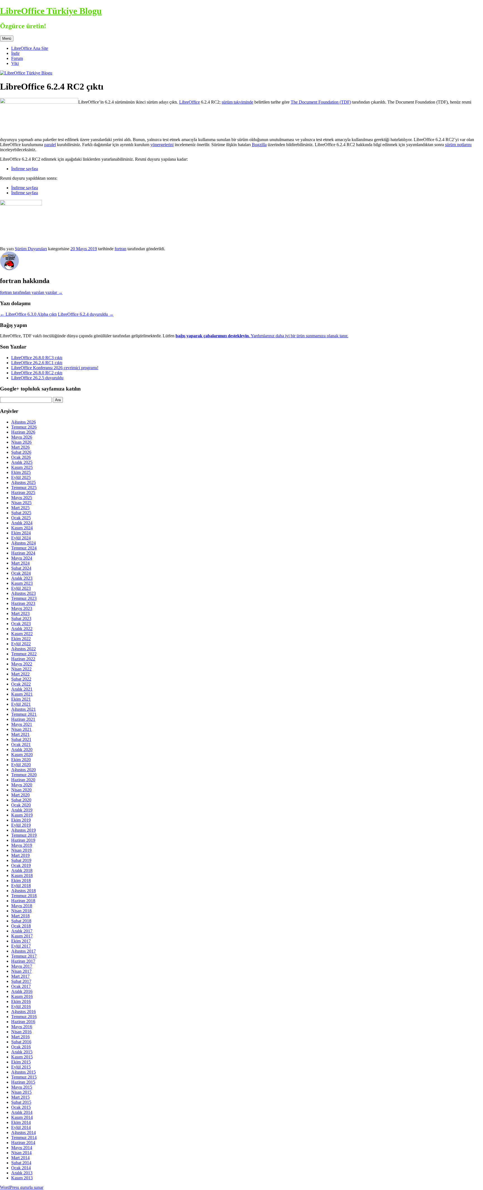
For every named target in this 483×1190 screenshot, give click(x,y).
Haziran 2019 (23, 840)
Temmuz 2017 (24, 956)
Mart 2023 (20, 613)
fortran (120, 248)
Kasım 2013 (22, 1177)
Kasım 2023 (22, 583)
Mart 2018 (20, 915)
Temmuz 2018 (24, 895)
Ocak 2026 (21, 457)
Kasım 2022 (22, 633)
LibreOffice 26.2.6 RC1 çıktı (36, 362)
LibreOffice (189, 102)
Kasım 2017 (22, 936)
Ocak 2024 (21, 573)
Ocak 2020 (21, 805)
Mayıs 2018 (21, 905)
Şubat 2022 (21, 679)
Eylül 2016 (21, 1006)
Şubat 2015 (21, 1102)
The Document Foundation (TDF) (321, 102)
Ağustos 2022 (23, 648)
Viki (15, 63)
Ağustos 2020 (23, 769)
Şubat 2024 (21, 568)
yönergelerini (162, 144)
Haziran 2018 (23, 900)
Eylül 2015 (21, 1067)
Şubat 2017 (21, 981)
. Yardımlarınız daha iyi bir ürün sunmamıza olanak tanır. (262, 335)
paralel (50, 144)
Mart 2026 (20, 447)
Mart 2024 (20, 563)
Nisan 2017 (21, 971)
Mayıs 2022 (21, 663)
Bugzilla (259, 144)
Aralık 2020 (21, 749)
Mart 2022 (20, 674)
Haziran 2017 (23, 961)
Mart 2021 (20, 734)
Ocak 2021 (21, 744)
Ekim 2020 (21, 759)
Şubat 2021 (21, 739)
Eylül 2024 (21, 538)
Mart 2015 (20, 1097)
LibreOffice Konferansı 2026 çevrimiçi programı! (54, 367)
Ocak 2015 (21, 1107)
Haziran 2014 (23, 1142)
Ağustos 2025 (23, 482)
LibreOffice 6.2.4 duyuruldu (85, 314)
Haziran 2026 (23, 432)
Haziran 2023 (23, 603)
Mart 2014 (20, 1157)
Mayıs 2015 (21, 1087)
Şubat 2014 (21, 1162)
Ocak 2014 (21, 1167)
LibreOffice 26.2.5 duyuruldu (37, 377)
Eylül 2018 (21, 885)
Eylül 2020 (21, 764)
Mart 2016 (20, 1036)
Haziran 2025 (23, 492)
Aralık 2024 (21, 522)
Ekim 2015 (21, 1062)
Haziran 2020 (23, 779)
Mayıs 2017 (21, 966)
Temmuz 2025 (24, 487)
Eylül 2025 (21, 477)
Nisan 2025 (21, 502)
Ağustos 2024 (23, 543)
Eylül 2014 (21, 1127)
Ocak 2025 (21, 517)
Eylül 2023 (21, 588)
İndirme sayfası (24, 168)
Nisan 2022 (21, 669)
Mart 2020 (20, 794)
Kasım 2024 (22, 527)
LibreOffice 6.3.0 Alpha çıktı (28, 314)
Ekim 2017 (21, 941)
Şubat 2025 (21, 512)
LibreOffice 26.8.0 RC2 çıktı (36, 372)
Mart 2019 (20, 855)
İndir (15, 53)
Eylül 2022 (21, 643)
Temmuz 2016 (24, 1016)
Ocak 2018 (21, 926)
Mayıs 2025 (21, 497)
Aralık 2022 (21, 628)
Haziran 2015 (23, 1082)
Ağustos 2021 (23, 709)
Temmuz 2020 (24, 774)
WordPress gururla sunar (21, 1187)
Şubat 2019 (21, 860)
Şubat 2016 (21, 1041)
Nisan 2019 (21, 850)
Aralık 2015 (21, 1051)
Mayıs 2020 (21, 784)
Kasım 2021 (22, 694)
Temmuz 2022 (24, 653)
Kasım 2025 (22, 467)
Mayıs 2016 (21, 1026)
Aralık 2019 (21, 810)
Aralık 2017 (21, 931)
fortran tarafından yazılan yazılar (31, 292)
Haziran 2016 (23, 1021)
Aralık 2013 (21, 1172)
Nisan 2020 (21, 789)
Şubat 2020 (21, 800)
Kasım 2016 (22, 996)
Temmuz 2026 (24, 427)
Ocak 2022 (21, 684)
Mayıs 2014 (21, 1147)
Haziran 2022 (23, 658)
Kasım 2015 (22, 1057)
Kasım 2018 (22, 875)
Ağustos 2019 (23, 830)
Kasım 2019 (22, 815)
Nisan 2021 (21, 729)
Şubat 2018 (21, 920)
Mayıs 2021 (21, 724)
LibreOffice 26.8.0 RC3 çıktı (36, 357)
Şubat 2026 (21, 452)
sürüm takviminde (237, 102)
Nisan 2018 (21, 910)
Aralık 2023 (21, 578)
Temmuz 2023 (24, 598)
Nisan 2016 (21, 1031)
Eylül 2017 (21, 946)
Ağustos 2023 (23, 593)
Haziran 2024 (23, 553)
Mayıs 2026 (21, 437)
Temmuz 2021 (24, 714)
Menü (6, 38)
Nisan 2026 (21, 442)
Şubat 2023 (21, 618)
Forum (17, 58)
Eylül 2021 (21, 704)
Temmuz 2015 (24, 1077)
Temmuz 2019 (24, 835)
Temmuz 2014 (24, 1137)
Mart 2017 (20, 976)
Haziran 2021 (23, 719)
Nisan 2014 (21, 1152)
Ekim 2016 (21, 1001)
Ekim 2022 (21, 638)
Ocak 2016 (21, 1046)
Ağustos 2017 (23, 951)
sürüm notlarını (458, 144)
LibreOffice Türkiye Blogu (51, 11)
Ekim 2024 (21, 532)
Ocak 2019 (21, 865)
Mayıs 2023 (21, 608)
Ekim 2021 (21, 699)
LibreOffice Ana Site (29, 48)
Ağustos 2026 (23, 422)
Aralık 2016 (21, 991)
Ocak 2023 (21, 623)
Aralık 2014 (21, 1112)
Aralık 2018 (21, 870)
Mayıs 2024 (21, 558)
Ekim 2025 (21, 472)
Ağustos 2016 (23, 1011)
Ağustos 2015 (23, 1072)
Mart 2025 (20, 507)
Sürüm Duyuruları (31, 248)
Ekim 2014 (21, 1122)
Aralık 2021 (21, 689)
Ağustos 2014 (23, 1132)
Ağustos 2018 (23, 890)
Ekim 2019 (21, 820)
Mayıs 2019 (21, 845)
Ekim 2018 (21, 880)
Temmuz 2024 (24, 548)
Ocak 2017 (21, 986)
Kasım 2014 (22, 1117)
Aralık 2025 (21, 462)
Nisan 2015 (21, 1092)
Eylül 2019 (21, 825)
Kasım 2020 (22, 754)
